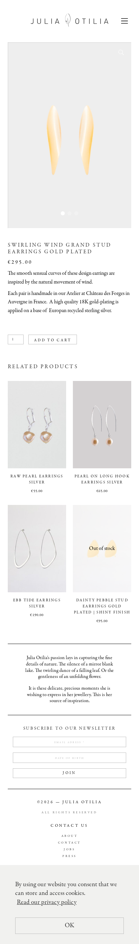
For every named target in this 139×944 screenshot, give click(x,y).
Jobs (69, 850)
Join (69, 773)
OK (69, 925)
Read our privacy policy (47, 902)
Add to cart (52, 340)
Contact (69, 843)
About (69, 836)
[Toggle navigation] (124, 20)
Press (69, 856)
